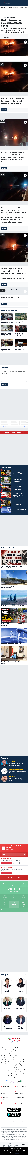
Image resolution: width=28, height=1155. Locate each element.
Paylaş (5, 109)
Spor (21, 7)
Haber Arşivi (20, 1103)
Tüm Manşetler (20, 1097)
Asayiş (3, 7)
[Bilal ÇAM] (4, 763)
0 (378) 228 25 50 (7, 863)
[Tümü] (26, 758)
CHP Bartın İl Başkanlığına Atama (16, 779)
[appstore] (14, 1110)
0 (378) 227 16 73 (7, 873)
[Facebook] (7, 1081)
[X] (10, 1081)
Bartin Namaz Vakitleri (5, 1092)
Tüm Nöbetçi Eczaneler (14, 877)
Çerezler (16, 1153)
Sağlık (15, 1123)
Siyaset (15, 7)
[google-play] (14, 1115)
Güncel (9, 7)
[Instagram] (12, 1081)
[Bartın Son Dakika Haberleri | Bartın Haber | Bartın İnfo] (7, 2)
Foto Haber (13, 17)
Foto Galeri (4, 17)
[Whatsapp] (21, 1081)
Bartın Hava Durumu (22, 1086)
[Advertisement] (14, 404)
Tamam (22, 1153)
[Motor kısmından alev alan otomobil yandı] (14, 47)
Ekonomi (10, 1123)
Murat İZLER (12, 776)
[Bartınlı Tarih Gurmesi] (4, 771)
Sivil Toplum (21, 1123)
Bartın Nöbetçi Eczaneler (5, 1087)
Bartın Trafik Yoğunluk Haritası (19, 1092)
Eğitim (5, 1123)
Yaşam (23, 1121)
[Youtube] (15, 1081)
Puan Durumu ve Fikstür (6, 1098)
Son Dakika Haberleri (8, 1103)
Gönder (4, 384)
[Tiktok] (18, 1081)
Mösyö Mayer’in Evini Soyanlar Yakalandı (17, 772)
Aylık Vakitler (5, 910)
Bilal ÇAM (12, 761)
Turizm (12, 1125)
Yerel (16, 1125)
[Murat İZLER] (4, 778)
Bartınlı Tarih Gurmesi (16, 769)
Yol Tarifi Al (16, 863)
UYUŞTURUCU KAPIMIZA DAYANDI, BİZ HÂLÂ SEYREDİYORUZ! (16, 764)
